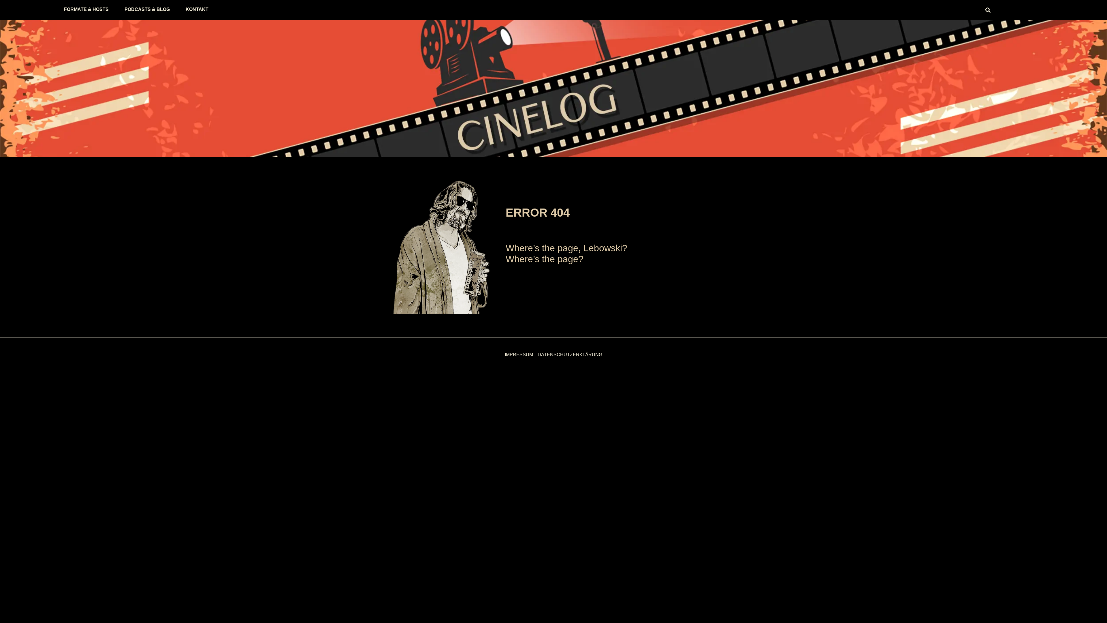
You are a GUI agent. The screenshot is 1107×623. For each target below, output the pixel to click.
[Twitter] (870, 10)
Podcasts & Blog (147, 9)
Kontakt (197, 9)
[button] (988, 10)
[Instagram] (886, 10)
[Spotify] (902, 10)
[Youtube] (918, 10)
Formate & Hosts (86, 9)
